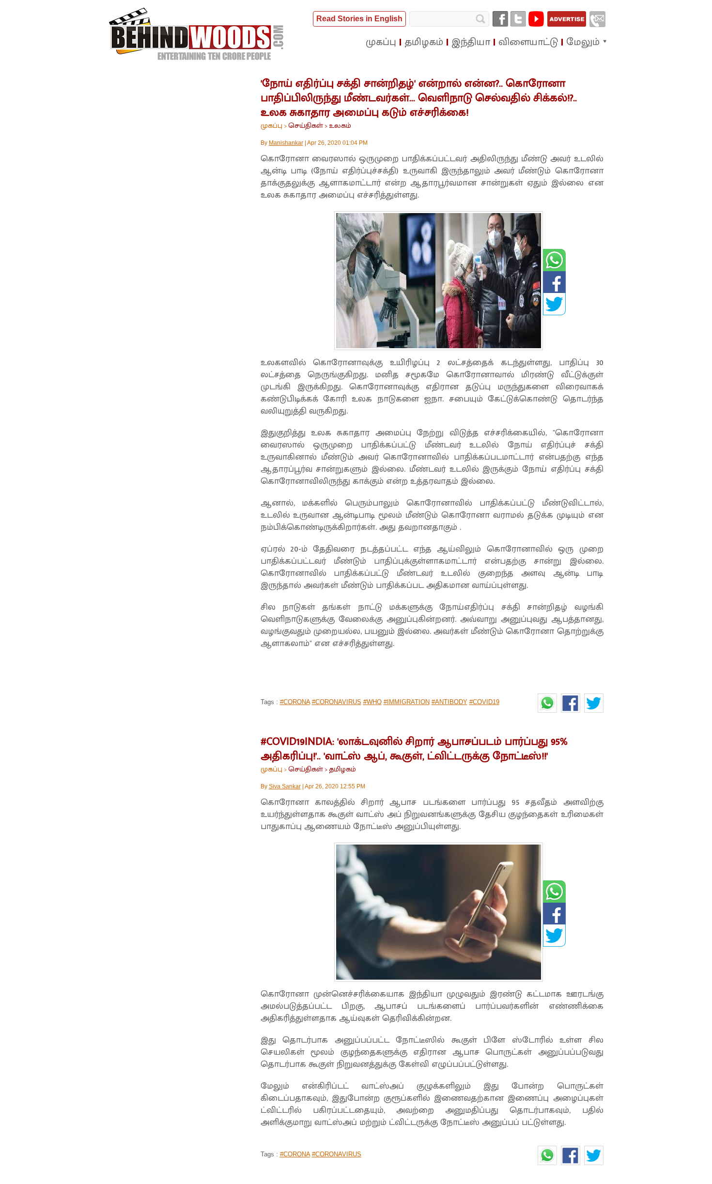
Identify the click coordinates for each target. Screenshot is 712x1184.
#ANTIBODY (449, 702)
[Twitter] (518, 19)
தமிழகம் (342, 769)
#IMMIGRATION (407, 702)
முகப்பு (271, 126)
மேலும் (583, 42)
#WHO (372, 702)
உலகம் (340, 126)
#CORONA (295, 702)
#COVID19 (484, 702)
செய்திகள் (305, 126)
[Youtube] (536, 19)
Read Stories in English (359, 19)
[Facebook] (500, 19)
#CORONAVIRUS (336, 702)
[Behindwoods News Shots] (197, 34)
